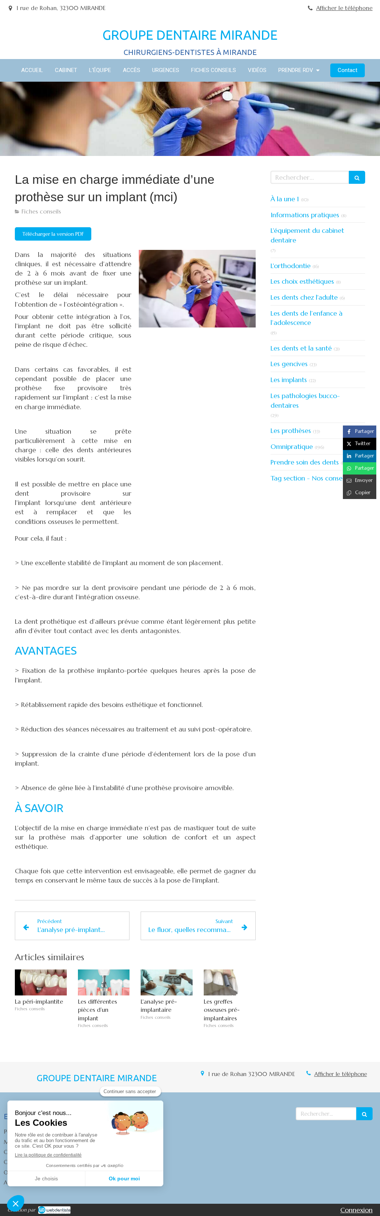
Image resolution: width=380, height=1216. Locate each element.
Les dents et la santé (301, 348)
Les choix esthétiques (302, 281)
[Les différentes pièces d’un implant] (104, 982)
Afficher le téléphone (344, 8)
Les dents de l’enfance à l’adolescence (307, 318)
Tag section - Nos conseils (309, 478)
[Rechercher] (357, 177)
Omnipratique (292, 446)
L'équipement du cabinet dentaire (307, 235)
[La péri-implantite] (41, 982)
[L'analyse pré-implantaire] (167, 982)
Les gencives (289, 363)
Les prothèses (291, 430)
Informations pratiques (305, 215)
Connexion (356, 1210)
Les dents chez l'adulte (304, 297)
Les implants (289, 379)
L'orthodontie (291, 265)
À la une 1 (285, 199)
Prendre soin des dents (305, 462)
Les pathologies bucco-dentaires (305, 400)
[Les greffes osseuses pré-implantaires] (230, 982)
